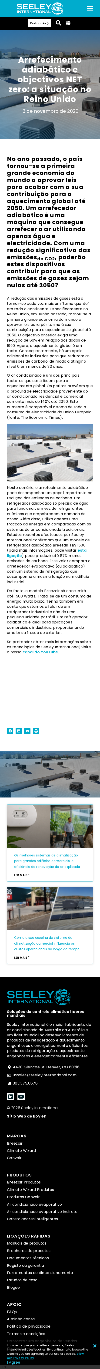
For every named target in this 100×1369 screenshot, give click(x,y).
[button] (10, 731)
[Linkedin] (10, 1096)
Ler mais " (22, 875)
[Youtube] (21, 1096)
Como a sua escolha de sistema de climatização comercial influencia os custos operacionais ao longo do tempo (47, 943)
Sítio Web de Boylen (26, 1116)
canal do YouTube (40, 652)
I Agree (13, 1362)
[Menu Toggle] (90, 8)
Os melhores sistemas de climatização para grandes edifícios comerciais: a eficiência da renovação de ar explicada (47, 861)
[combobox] (4, 1367)
